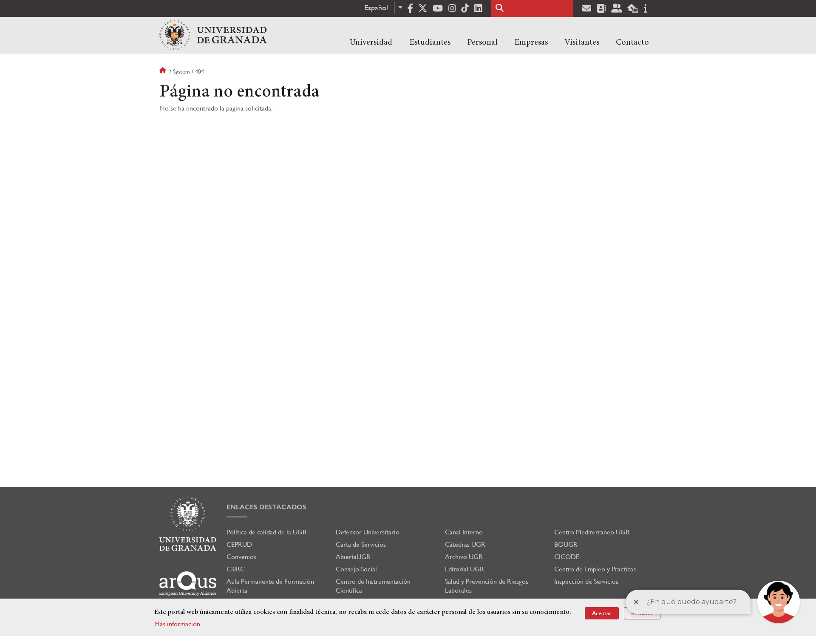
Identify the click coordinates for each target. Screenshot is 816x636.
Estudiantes (429, 42)
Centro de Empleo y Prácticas (595, 569)
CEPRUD (239, 544)
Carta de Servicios (361, 544)
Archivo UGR (464, 557)
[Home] (213, 35)
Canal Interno (464, 532)
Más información (177, 624)
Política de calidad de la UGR (267, 532)
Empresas (531, 42)
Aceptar (602, 613)
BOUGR (566, 544)
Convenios (241, 557)
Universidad (371, 42)
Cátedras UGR (465, 544)
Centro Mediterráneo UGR (592, 532)
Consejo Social (356, 569)
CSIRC (236, 569)
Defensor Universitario (368, 532)
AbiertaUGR (353, 557)
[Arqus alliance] (187, 583)
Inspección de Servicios (586, 581)
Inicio (163, 71)
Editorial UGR (464, 569)
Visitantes (581, 42)
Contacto (632, 42)
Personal (482, 42)
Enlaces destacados (266, 507)
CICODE (566, 557)
